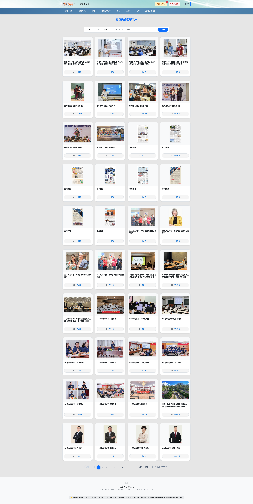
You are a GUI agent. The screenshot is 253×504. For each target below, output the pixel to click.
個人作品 (151, 11)
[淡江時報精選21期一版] (110, 217)
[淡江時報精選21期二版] (77, 217)
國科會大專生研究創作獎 (73, 106)
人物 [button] (138, 11)
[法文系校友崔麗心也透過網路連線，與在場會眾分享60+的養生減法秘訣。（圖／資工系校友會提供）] (175, 217)
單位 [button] (118, 11)
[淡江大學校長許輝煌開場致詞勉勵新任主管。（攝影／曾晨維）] (110, 348)
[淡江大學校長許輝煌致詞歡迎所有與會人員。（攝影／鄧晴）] (77, 133)
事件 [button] (93, 11)
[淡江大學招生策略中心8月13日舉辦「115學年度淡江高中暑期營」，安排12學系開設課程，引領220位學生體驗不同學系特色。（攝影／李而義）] (110, 304)
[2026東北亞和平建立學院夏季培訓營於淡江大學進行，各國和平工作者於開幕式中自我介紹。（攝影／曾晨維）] (142, 48)
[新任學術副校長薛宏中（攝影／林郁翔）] (175, 434)
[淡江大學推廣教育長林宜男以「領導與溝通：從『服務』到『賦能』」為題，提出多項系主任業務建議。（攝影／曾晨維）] (142, 348)
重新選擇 (175, 4)
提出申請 (163, 3)
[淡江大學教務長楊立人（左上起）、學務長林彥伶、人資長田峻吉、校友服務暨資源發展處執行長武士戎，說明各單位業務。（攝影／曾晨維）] (77, 390)
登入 (187, 4)
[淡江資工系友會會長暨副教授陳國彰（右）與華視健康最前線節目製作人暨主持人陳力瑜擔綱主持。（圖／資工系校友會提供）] (77, 261)
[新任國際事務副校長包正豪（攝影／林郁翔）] (110, 434)
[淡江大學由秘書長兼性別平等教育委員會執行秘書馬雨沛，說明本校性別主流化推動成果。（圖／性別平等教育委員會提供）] (142, 261)
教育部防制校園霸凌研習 (138, 106)
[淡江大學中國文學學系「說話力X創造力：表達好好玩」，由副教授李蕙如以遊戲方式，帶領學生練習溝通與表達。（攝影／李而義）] (175, 304)
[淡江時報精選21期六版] (77, 175)
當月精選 (132, 148)
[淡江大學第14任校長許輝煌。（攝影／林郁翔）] (77, 434)
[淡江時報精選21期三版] (175, 175)
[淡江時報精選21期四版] (142, 175)
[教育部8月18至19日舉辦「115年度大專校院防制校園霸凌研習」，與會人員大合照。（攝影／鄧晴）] (110, 133)
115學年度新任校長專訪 (138, 404)
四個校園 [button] (68, 11)
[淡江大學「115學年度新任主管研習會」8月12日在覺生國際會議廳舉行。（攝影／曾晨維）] (175, 348)
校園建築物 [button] (106, 11)
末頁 (146, 467)
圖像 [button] (128, 11)
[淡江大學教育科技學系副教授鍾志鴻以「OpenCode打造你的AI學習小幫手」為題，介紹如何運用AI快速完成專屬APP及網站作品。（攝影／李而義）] (142, 304)
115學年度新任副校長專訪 (106, 448)
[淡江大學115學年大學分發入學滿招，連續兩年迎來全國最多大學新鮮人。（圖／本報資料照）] (175, 390)
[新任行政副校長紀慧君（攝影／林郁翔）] (142, 434)
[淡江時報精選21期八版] (142, 133)
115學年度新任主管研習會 (74, 363)
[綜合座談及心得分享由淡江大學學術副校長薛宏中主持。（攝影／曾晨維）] (110, 390)
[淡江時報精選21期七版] (175, 133)
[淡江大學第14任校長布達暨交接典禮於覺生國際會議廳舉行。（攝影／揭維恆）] (142, 390)
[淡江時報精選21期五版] (110, 175)
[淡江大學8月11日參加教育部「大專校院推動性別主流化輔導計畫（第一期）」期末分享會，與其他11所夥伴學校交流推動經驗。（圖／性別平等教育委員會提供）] (77, 304)
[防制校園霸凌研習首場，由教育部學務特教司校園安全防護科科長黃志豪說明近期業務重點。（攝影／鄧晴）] (142, 92)
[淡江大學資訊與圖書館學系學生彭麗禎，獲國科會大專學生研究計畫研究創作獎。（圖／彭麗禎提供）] (110, 92)
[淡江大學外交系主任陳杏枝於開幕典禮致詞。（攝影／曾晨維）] (77, 48)
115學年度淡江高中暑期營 (106, 319)
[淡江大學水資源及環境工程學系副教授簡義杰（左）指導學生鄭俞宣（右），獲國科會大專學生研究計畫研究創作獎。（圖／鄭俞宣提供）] (77, 92)
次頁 (140, 467)
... (134, 467)
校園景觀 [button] (82, 11)
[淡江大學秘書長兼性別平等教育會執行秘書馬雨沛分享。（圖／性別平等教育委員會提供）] (175, 261)
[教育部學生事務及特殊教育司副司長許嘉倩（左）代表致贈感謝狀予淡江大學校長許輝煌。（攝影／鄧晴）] (175, 92)
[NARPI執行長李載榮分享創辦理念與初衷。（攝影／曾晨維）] (110, 48)
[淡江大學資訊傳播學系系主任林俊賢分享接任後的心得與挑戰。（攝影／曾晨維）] (77, 348)
